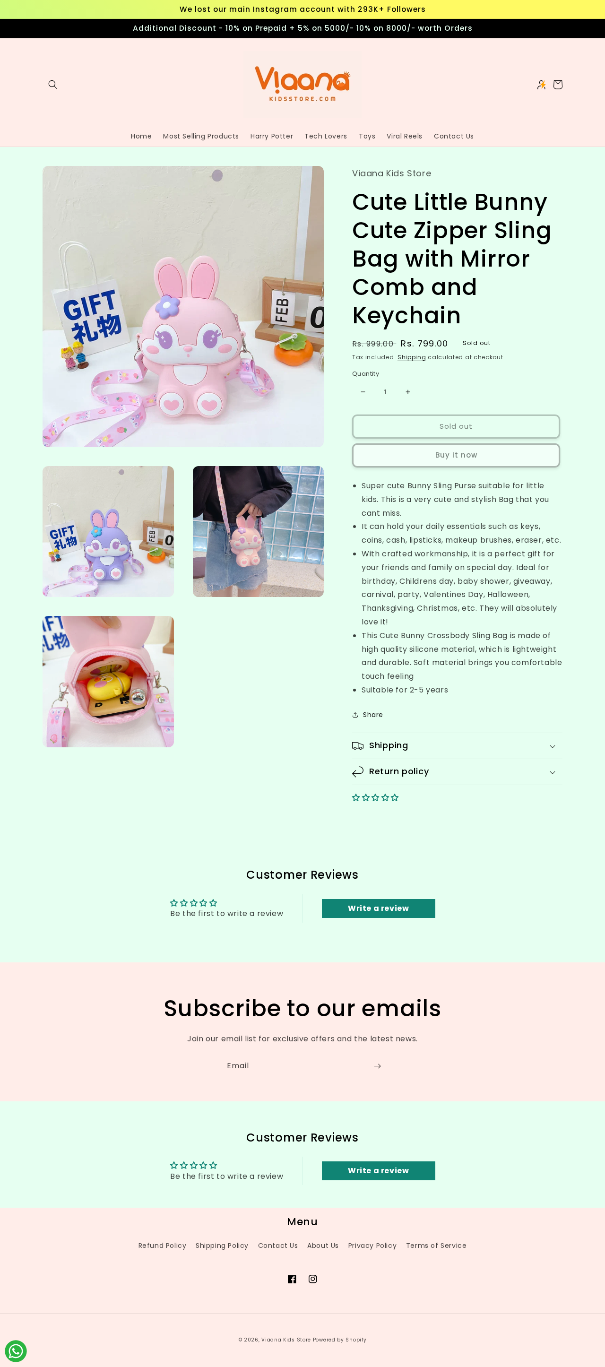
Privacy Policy (372, 1245)
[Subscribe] (377, 1066)
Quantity (365, 373)
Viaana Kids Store (286, 1339)
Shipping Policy (222, 1245)
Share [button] (373, 714)
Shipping (412, 357)
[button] (53, 84)
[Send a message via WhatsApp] (16, 1351)
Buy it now (456, 455)
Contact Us (278, 1245)
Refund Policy (162, 1245)
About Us (323, 1245)
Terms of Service (436, 1245)
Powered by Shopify (340, 1339)
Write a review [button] (378, 908)
